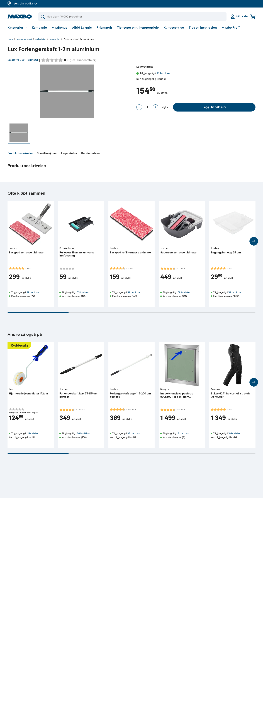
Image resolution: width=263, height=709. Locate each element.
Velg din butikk (23, 4)
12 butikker (32, 433)
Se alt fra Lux (16, 60)
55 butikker (83, 292)
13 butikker (164, 73)
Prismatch (104, 27)
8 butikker (183, 433)
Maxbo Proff (231, 27)
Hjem (10, 39)
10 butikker (234, 433)
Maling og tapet (24, 39)
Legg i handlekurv (214, 107)
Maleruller (55, 39)
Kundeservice (174, 27)
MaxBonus (59, 27)
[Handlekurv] (252, 16)
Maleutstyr (40, 39)
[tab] (20, 153)
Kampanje (39, 27)
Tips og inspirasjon (203, 27)
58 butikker (184, 292)
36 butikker (83, 433)
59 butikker (32, 292)
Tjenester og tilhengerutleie (138, 27)
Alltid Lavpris (82, 27)
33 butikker (133, 433)
